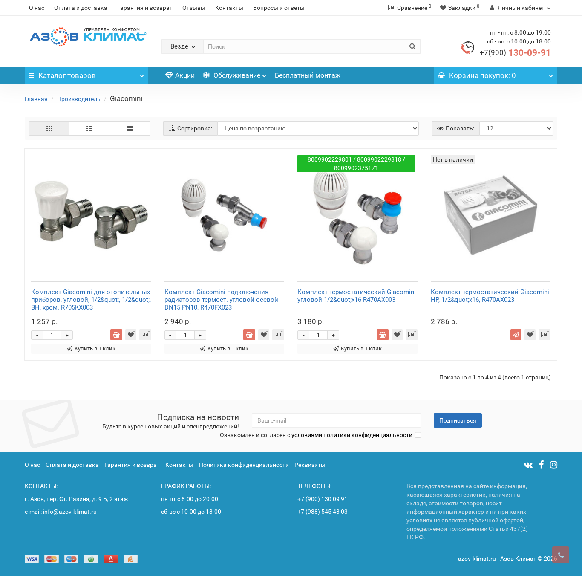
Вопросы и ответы (279, 7)
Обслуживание (236, 75)
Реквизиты (310, 464)
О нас (36, 7)
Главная (36, 99)
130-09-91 (515, 53)
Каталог (67, 75)
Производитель (79, 99)
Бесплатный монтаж (307, 75)
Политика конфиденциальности (244, 464)
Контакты (229, 7)
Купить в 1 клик (95, 348)
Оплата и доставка (80, 7)
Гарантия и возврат (145, 7)
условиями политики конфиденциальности (351, 434)
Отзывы (193, 7)
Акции (185, 75)
